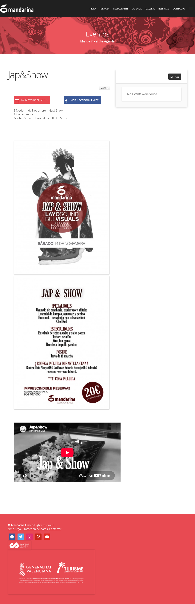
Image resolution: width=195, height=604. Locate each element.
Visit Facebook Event (84, 100)
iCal (177, 76)
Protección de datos (35, 529)
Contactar (55, 529)
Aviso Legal (14, 529)
